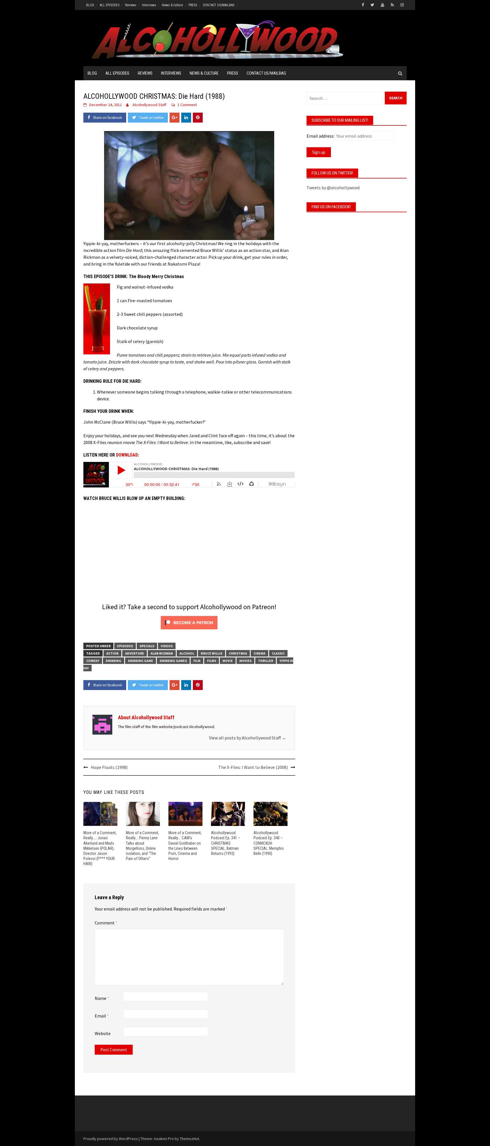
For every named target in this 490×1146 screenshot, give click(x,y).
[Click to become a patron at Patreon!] (189, 622)
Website (103, 1033)
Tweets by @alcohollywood (333, 187)
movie (228, 661)
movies (245, 661)
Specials (147, 646)
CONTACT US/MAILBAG (219, 5)
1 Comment (187, 104)
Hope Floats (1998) (109, 767)
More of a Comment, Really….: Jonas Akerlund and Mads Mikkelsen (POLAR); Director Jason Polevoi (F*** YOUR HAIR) (100, 848)
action (112, 653)
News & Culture (172, 5)
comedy (92, 661)
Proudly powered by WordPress (110, 1138)
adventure (134, 653)
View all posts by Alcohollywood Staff (247, 738)
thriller (265, 661)
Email (102, 1016)
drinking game (140, 661)
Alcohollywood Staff (149, 104)
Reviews (130, 5)
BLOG (90, 5)
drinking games (173, 661)
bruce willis (211, 653)
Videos (167, 646)
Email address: (320, 136)
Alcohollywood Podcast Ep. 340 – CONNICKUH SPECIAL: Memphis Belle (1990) (269, 843)
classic (278, 653)
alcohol (186, 653)
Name (102, 998)
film (196, 661)
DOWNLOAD (127, 455)
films (211, 661)
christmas (238, 653)
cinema (259, 653)
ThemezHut (189, 1138)
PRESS (193, 5)
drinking (113, 661)
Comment (106, 923)
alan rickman (162, 653)
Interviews (149, 5)
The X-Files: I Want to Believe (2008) (253, 767)
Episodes (125, 646)
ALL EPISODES (109, 5)
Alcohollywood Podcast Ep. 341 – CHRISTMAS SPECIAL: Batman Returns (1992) (225, 843)
